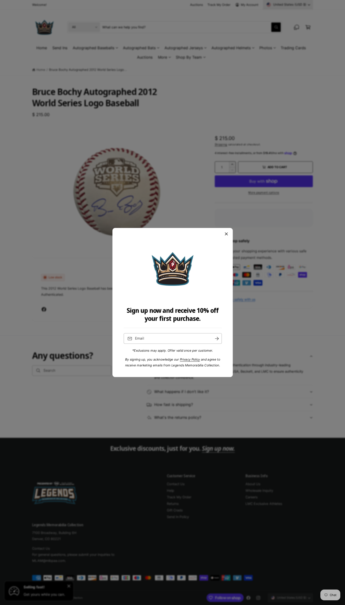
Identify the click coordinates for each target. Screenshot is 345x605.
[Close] (226, 234)
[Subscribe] (217, 338)
